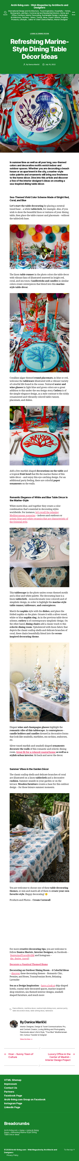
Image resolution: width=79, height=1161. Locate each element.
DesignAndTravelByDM (22, 955)
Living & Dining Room (39, 34)
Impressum (10, 1083)
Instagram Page (13, 1103)
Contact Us (10, 1087)
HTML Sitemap (12, 1079)
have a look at (48, 985)
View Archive (26, 1039)
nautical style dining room (46, 1008)
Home (21, 1130)
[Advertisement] (39, 924)
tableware (49, 1011)
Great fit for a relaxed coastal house (36, 752)
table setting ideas (37, 1011)
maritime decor (30, 1008)
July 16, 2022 (50, 64)
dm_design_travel (19, 958)
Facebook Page (13, 1095)
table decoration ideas (21, 1011)
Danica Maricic (18, 1008)
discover (15, 973)
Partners (9, 1091)
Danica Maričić (34, 64)
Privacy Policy (12, 1155)
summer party (62, 1008)
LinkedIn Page (12, 1107)
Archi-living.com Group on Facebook (24, 1099)
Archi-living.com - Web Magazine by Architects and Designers (39, 6)
